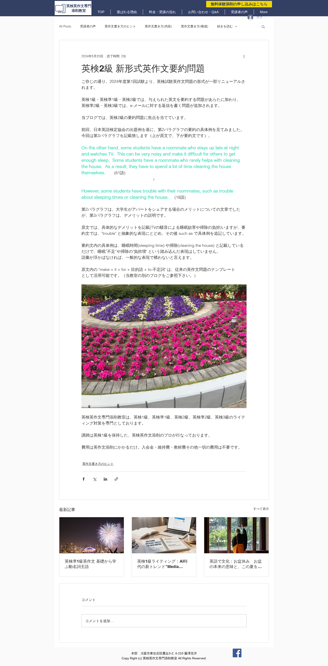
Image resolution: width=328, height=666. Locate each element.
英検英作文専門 (78, 6)
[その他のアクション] (244, 56)
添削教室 (79, 10)
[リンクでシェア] (116, 479)
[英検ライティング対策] (164, 535)
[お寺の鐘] (236, 535)
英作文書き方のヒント (120, 26)
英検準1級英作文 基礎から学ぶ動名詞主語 (90, 564)
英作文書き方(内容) (158, 26)
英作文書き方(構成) (194, 26)
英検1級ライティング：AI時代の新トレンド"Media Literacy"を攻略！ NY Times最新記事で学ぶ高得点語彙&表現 (163, 564)
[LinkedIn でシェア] (105, 479)
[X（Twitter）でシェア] (94, 479)
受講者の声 (88, 26)
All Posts (65, 26)
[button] (263, 26)
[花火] (91, 535)
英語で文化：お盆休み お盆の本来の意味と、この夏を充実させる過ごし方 (236, 564)
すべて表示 (261, 509)
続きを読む (225, 26)
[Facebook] (237, 653)
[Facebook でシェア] (83, 479)
